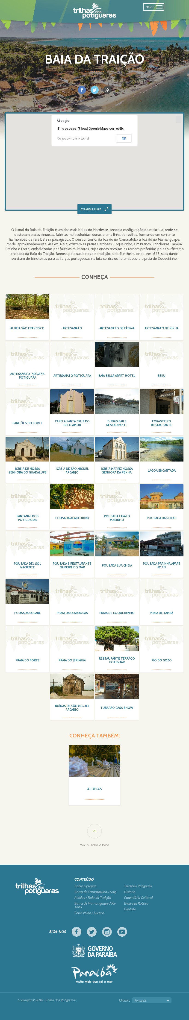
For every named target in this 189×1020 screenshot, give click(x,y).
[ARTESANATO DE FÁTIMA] (117, 306)
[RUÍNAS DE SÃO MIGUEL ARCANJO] (72, 686)
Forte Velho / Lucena (89, 913)
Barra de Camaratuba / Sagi (95, 892)
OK (124, 138)
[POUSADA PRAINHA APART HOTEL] (161, 544)
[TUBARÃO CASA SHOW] (117, 686)
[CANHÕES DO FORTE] (27, 401)
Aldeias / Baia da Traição (92, 898)
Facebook (76, 932)
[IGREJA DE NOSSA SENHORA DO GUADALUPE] (27, 449)
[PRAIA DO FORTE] (27, 638)
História (130, 892)
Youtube (122, 932)
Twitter (92, 932)
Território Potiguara (138, 886)
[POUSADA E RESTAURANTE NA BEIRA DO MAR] (72, 544)
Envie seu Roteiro (136, 903)
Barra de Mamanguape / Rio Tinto (95, 905)
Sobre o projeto (85, 886)
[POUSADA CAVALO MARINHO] (117, 496)
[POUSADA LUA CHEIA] (117, 544)
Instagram (107, 932)
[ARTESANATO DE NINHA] (161, 306)
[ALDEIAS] (94, 761)
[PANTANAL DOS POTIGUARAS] (27, 496)
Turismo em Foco (94, 973)
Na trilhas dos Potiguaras (94, 11)
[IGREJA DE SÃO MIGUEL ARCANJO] (72, 449)
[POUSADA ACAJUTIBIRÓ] (72, 496)
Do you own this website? (73, 138)
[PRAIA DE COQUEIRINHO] (117, 591)
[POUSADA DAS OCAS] (161, 496)
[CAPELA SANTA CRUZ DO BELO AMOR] (72, 401)
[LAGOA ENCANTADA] (161, 449)
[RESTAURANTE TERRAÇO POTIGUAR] (117, 638)
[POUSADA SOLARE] (27, 591)
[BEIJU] (161, 354)
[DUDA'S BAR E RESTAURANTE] (117, 401)
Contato (130, 909)
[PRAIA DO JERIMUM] (72, 638)
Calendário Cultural (138, 898)
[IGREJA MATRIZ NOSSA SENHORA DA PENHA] (117, 449)
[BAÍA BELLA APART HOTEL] (117, 354)
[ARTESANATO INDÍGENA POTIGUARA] (27, 354)
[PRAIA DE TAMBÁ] (161, 591)
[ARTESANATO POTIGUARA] (72, 354)
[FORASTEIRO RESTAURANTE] (161, 401)
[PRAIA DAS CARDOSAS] (72, 591)
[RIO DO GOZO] (161, 638)
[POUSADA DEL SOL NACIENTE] (27, 544)
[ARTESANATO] (72, 306)
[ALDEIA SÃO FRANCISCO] (27, 306)
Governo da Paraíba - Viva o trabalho (94, 950)
